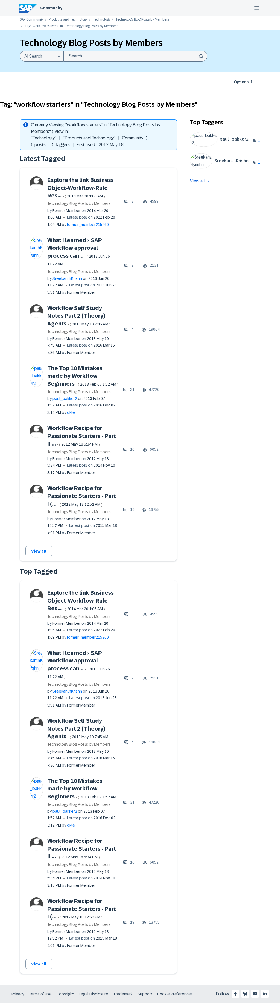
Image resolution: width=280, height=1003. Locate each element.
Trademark (123, 994)
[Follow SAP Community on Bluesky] (245, 994)
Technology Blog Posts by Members (142, 19)
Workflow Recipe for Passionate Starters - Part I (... (81, 496)
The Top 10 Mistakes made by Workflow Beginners (82, 376)
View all (38, 551)
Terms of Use (40, 994)
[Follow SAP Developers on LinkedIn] (265, 994)
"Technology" (43, 138)
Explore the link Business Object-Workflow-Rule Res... (80, 188)
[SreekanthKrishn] (221, 167)
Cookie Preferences (175, 994)
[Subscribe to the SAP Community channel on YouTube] (255, 994)
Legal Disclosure (93, 994)
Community (51, 8)
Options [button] (241, 82)
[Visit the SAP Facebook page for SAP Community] (235, 994)
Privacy (17, 994)
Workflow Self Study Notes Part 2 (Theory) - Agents (78, 316)
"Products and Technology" (89, 138)
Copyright (65, 994)
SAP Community (32, 19)
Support (145, 994)
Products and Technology (68, 19)
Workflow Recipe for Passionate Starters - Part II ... (81, 436)
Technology (101, 19)
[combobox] (135, 56)
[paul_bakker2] (221, 145)
